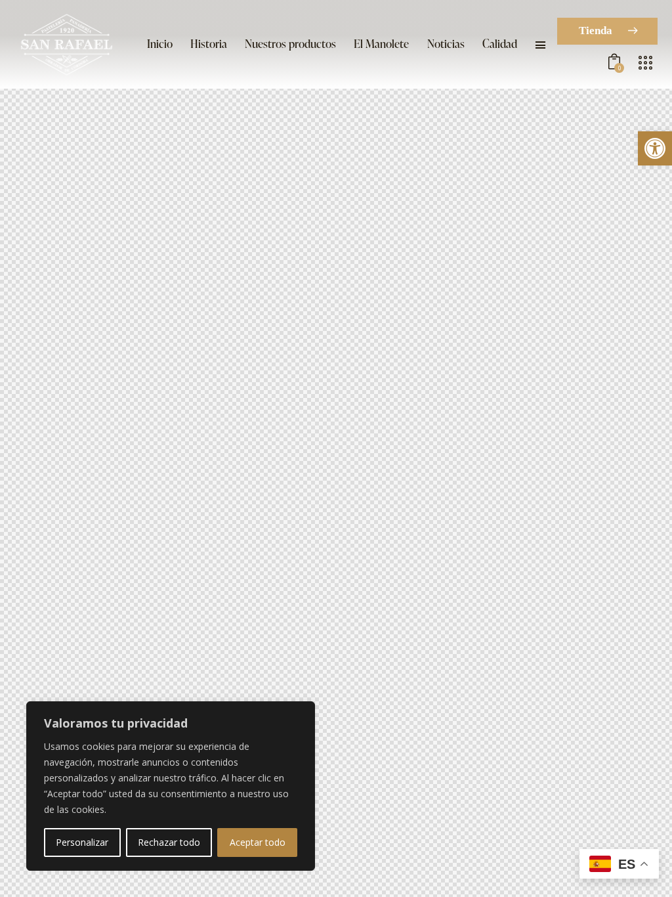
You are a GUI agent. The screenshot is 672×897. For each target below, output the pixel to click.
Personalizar (82, 842)
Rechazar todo (169, 842)
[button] (655, 148)
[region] (170, 786)
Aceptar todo (257, 842)
